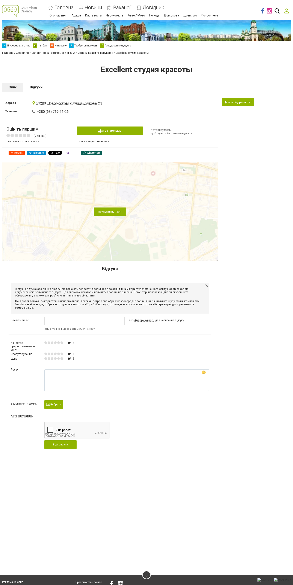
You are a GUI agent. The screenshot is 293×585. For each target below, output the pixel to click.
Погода (154, 15)
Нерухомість (115, 15)
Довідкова (171, 15)
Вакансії (122, 7)
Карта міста (93, 15)
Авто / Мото (136, 15)
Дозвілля (190, 15)
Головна (64, 7)
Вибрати (55, 404)
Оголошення (58, 15)
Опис (13, 87)
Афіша (76, 15)
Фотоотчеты (210, 15)
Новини (93, 7)
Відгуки (36, 87)
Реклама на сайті (12, 582)
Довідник (153, 7)
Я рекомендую (111, 130)
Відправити (60, 444)
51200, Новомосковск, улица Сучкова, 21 (69, 103)
